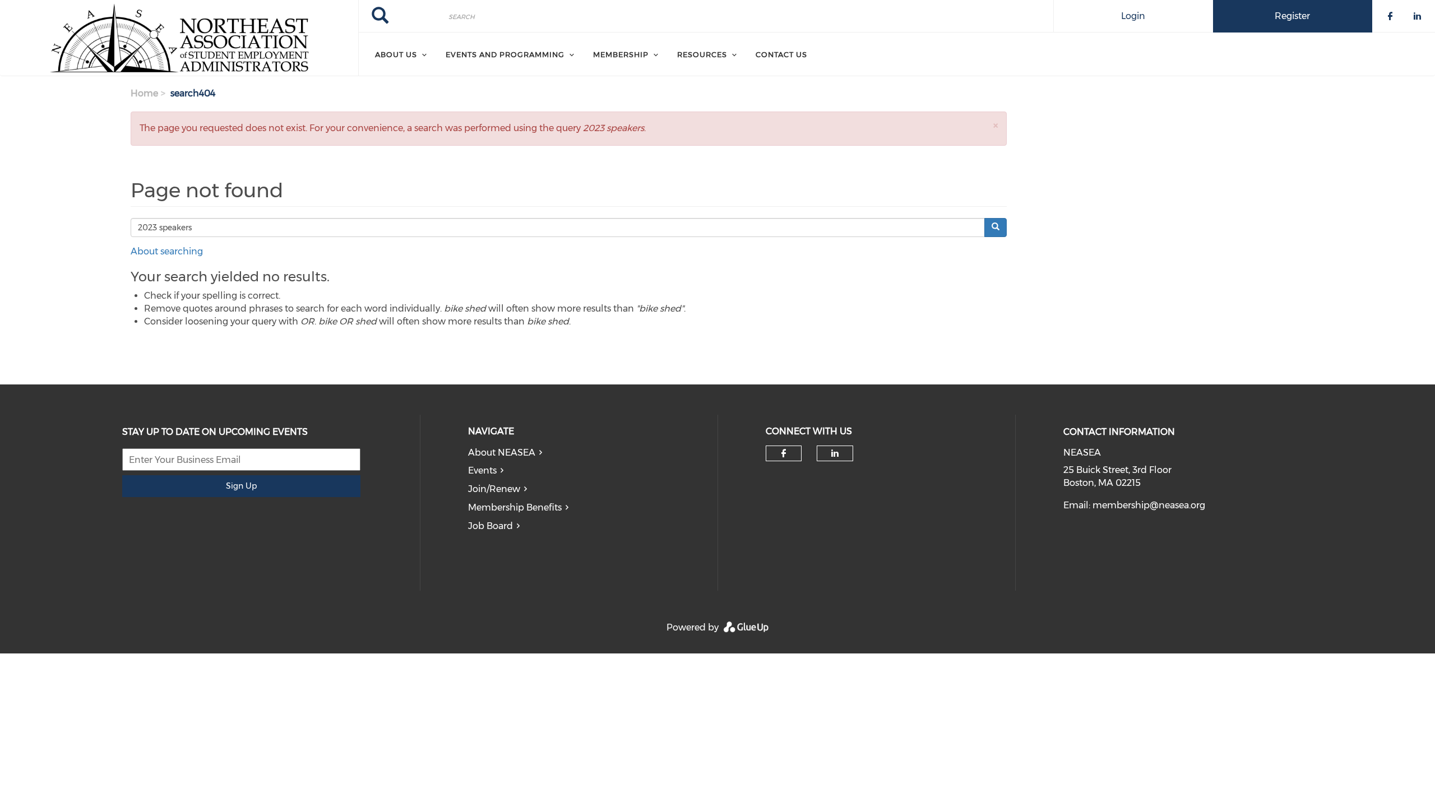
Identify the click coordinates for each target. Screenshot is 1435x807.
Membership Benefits (515, 507)
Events (482, 470)
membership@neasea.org (1149, 505)
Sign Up (241, 486)
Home (144, 93)
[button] (995, 125)
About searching (167, 251)
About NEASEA (501, 452)
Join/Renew (494, 489)
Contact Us (781, 54)
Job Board (490, 526)
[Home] (179, 38)
